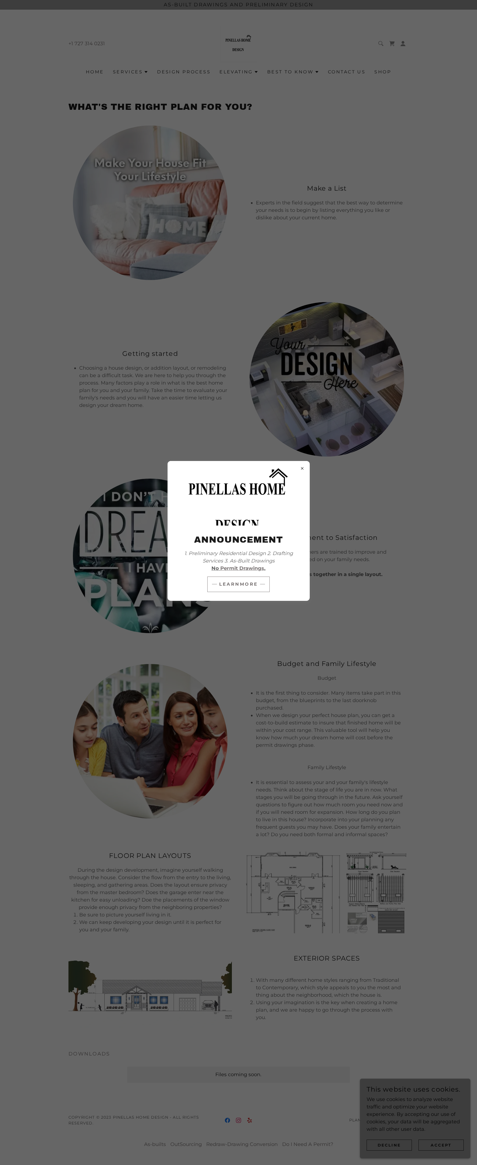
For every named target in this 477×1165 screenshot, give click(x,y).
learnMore (238, 584)
